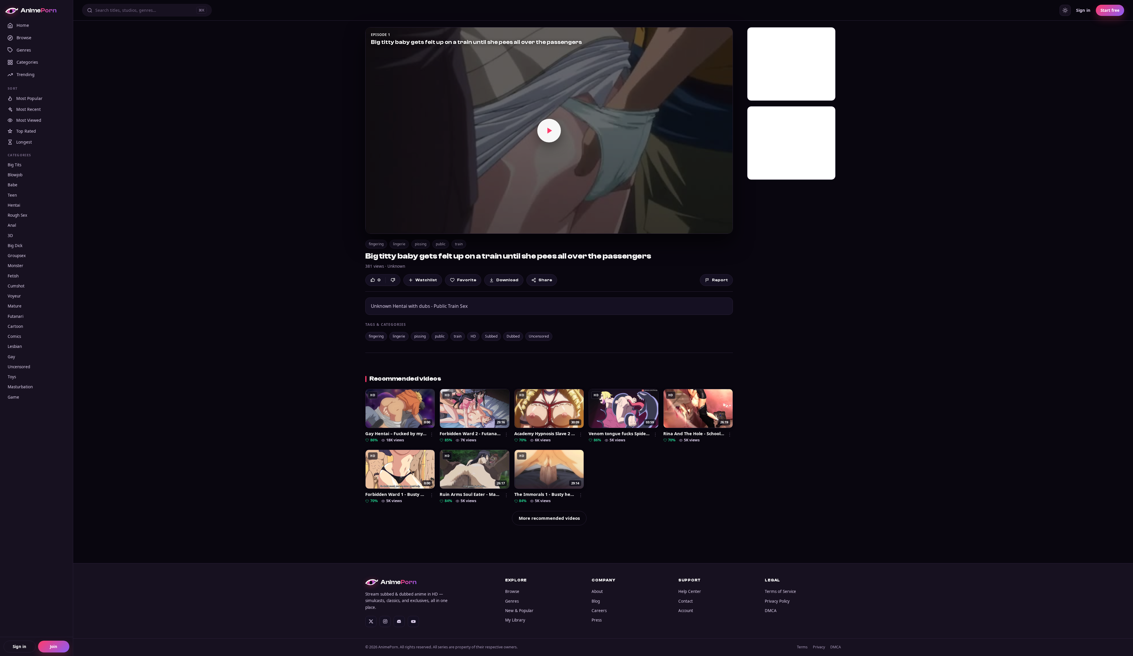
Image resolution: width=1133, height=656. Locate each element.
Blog (596, 601)
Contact (685, 601)
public (441, 243)
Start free (1110, 10)
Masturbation (20, 387)
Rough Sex (17, 215)
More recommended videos (549, 518)
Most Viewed (28, 120)
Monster (15, 266)
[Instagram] (385, 621)
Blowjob (15, 175)
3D (10, 235)
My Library (515, 620)
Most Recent (28, 109)
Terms (802, 647)
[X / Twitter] (370, 621)
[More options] (431, 434)
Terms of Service (780, 591)
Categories (27, 62)
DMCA (771, 610)
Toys (12, 377)
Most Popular (29, 98)
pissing (420, 243)
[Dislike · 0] (393, 280)
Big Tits (14, 164)
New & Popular (519, 610)
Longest (24, 142)
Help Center (689, 591)
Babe (12, 185)
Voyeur (14, 296)
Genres (24, 50)
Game (13, 397)
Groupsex (17, 256)
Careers (599, 610)
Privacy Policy (777, 601)
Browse (24, 37)
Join (53, 646)
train (459, 243)
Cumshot (16, 286)
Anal (12, 225)
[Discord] (399, 621)
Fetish (13, 276)
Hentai (14, 205)
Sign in (19, 646)
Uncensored (19, 366)
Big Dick (15, 245)
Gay (11, 356)
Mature (15, 306)
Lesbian (15, 346)
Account (685, 610)
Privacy (819, 647)
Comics (14, 336)
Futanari (15, 316)
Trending (26, 75)
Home (23, 25)
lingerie (399, 243)
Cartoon (15, 326)
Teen (12, 195)
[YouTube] (413, 621)
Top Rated (26, 131)
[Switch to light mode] (1065, 10)
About (597, 591)
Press (597, 620)
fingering (376, 243)
